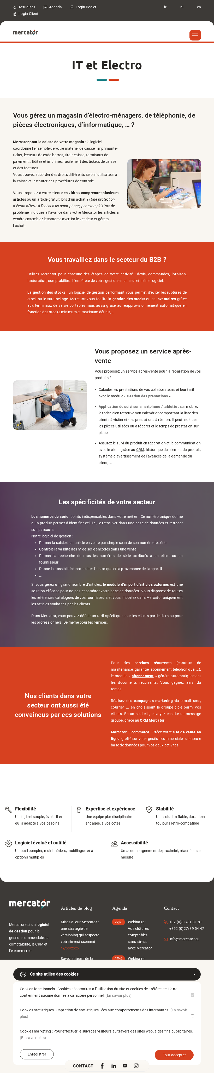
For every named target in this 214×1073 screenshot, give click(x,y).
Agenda (55, 7)
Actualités (27, 7)
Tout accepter (174, 1055)
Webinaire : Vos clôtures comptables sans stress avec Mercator (140, 935)
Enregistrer (37, 1054)
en (199, 7)
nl (181, 7)
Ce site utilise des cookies (54, 974)
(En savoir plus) (118, 995)
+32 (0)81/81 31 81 (185, 922)
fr (165, 7)
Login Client (28, 13)
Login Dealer (86, 7)
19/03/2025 (70, 948)
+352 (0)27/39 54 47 (186, 928)
